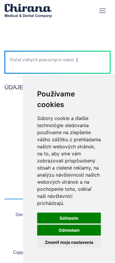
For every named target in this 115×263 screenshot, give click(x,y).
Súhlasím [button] (69, 218)
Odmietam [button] (69, 230)
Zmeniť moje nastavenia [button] (69, 242)
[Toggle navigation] (102, 10)
